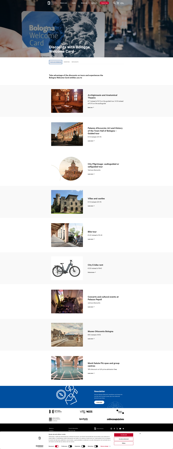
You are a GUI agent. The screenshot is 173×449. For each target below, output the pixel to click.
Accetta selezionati (124, 439)
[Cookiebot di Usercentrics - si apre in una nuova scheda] (39, 446)
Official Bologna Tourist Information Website (54, 3)
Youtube (120, 428)
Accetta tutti (124, 434)
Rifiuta (123, 443)
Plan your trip (71, 430)
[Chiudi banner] (140, 433)
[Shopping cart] (117, 2)
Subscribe (99, 402)
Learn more (90, 140)
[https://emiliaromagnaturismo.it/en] (115, 421)
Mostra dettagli (104, 446)
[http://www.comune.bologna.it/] (83, 421)
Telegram (123, 428)
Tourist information (73, 428)
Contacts (51, 430)
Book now (90, 107)
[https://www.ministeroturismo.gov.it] (55, 413)
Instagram (111, 428)
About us (51, 428)
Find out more (91, 272)
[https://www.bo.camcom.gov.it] (54, 421)
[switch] (70, 446)
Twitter (117, 428)
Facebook (114, 428)
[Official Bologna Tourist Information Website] (49, 3)
